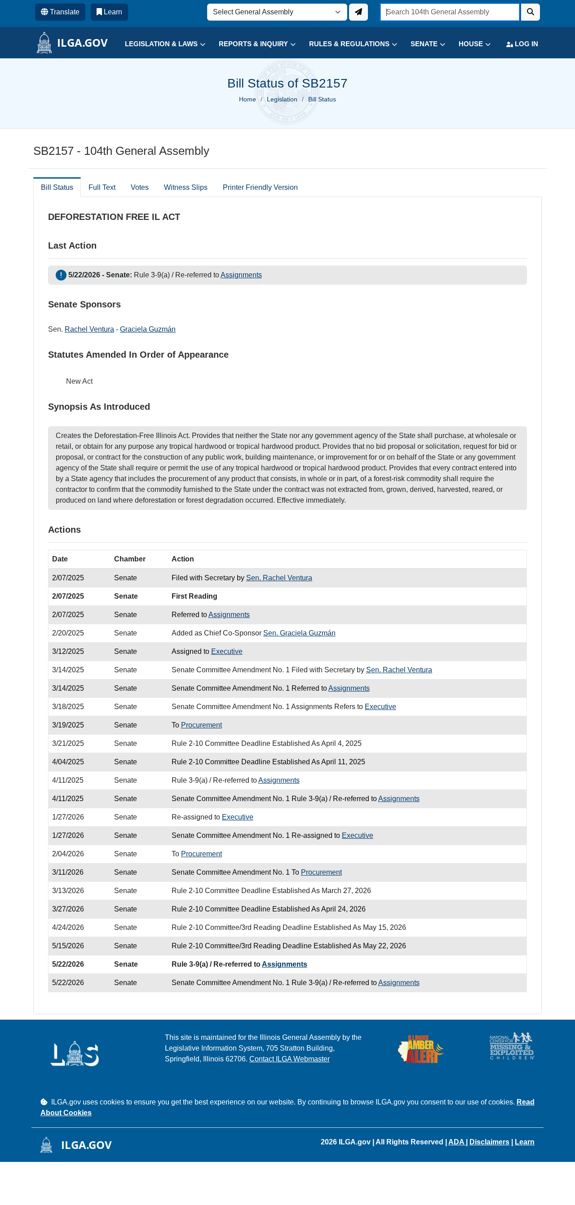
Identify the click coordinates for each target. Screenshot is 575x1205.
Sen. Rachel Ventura (279, 578)
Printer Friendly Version (260, 187)
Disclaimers (489, 1142)
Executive (227, 651)
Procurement (201, 725)
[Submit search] (530, 12)
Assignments (241, 275)
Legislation (282, 99)
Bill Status (57, 187)
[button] (158, 44)
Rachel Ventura (89, 329)
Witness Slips (186, 187)
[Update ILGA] (358, 12)
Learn (525, 1142)
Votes (140, 187)
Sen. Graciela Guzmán (299, 633)
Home (247, 99)
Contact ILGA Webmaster (289, 1059)
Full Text (101, 187)
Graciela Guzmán (148, 329)
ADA (457, 1142)
